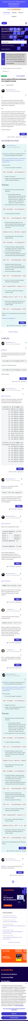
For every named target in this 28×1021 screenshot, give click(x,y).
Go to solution (20, 76)
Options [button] (5, 71)
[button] (25, 95)
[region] (14, 1001)
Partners (20, 12)
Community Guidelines (9, 974)
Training (14, 12)
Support (14, 16)
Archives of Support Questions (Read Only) (12, 68)
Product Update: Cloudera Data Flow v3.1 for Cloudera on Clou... (12, 938)
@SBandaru (6, 153)
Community (6, 12)
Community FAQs (7, 977)
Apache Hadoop (9, 85)
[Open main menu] (26, 23)
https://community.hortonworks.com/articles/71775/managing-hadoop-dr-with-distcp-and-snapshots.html (14, 160)
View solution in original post (8, 318)
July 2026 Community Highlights (10, 917)
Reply (23, 134)
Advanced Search (5, 49)
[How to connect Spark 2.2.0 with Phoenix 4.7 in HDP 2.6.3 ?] (26, 331)
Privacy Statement (19, 1005)
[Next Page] (17, 881)
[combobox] (14, 45)
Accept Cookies (14, 1017)
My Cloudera (5, 981)
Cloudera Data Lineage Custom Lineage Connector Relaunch (14, 926)
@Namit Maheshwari (6, 396)
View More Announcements (14, 942)
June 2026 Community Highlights (10, 921)
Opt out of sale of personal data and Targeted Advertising (14, 1009)
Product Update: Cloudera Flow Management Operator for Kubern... (13, 932)
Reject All (14, 1013)
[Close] (26, 983)
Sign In (4, 23)
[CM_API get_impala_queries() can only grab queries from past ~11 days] (1, 331)
